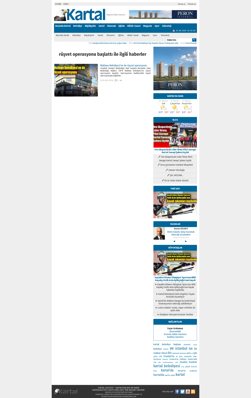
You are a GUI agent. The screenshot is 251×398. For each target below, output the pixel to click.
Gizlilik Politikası (118, 392)
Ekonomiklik (175, 331)
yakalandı (175, 353)
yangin (172, 375)
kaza (155, 371)
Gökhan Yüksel (160, 353)
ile (195, 348)
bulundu (165, 359)
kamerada (192, 359)
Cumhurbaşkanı (167, 362)
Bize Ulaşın (128, 392)
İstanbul (183, 362)
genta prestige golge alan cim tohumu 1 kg (128, 394)
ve (172, 348)
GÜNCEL (165, 349)
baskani (183, 353)
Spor (157, 26)
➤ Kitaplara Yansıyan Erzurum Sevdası (175, 314)
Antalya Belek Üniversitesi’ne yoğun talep (102, 43)
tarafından (193, 371)
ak (192, 353)
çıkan (155, 356)
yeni (189, 353)
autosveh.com (106, 397)
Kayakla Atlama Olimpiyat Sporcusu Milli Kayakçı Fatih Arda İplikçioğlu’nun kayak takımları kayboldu (175, 280)
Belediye (77, 26)
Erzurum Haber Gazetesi (175, 334)
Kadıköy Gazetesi (175, 337)
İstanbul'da (168, 356)
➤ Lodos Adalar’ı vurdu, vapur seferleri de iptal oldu (175, 309)
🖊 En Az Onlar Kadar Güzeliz (175, 180)
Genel (101, 26)
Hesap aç (181, 4)
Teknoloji (166, 26)
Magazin (147, 26)
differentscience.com (118, 397)
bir (170, 353)
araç (182, 367)
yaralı (187, 366)
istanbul (181, 348)
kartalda (158, 375)
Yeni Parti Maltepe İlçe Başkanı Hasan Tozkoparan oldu (147, 43)
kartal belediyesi (166, 366)
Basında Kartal (63, 26)
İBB (191, 348)
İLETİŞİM (58, 4)
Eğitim (121, 26)
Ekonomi (111, 26)
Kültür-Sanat (134, 26)
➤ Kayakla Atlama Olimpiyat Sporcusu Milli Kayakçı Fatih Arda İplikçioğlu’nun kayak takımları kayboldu (175, 287)
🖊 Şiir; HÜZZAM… (175, 175)
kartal (180, 374)
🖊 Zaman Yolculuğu (175, 170)
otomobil (187, 344)
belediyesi (157, 359)
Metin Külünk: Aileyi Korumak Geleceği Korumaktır (180, 233)
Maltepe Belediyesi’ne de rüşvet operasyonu (123, 65)
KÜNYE (66, 4)
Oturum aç (192, 4)
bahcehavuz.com (130, 397)
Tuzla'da (194, 367)
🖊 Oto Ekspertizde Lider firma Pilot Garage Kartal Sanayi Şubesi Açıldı (175, 158)
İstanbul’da (173, 359)
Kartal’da (167, 370)
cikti (159, 362)
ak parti (179, 356)
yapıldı (167, 375)
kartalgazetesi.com (102, 390)
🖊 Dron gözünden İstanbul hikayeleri (175, 164)
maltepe (183, 359)
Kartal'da (181, 370)
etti (160, 356)
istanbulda (188, 356)
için (195, 353)
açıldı (195, 345)
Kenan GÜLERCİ (181, 228)
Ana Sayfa (108, 392)
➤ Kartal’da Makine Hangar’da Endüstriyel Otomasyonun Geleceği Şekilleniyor (175, 302)
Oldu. (195, 356)
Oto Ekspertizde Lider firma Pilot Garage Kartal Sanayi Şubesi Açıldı (175, 151)
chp (154, 362)
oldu (176, 362)
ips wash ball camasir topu (104, 394)
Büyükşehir (90, 26)
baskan (193, 362)
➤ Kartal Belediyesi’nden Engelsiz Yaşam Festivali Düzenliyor (175, 295)
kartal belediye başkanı (167, 344)
